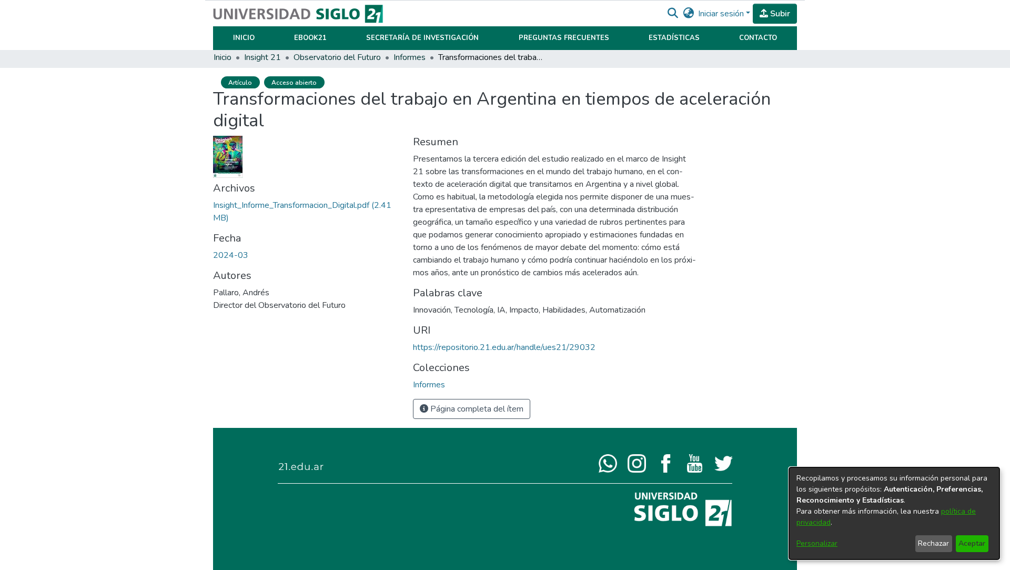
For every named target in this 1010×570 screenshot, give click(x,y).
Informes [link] (409, 57)
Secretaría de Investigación (422, 38)
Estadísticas (674, 38)
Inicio (244, 38)
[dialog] (894, 513)
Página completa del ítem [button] (475, 409)
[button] (672, 13)
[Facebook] (665, 462)
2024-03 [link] (230, 255)
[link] (429, 385)
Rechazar (933, 543)
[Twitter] (723, 462)
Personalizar (816, 543)
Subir (779, 13)
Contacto (758, 38)
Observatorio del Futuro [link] (337, 57)
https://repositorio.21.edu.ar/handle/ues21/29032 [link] (504, 347)
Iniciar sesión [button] (722, 13)
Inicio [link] (222, 57)
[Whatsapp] (607, 462)
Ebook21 (310, 38)
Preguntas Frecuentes (564, 38)
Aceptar (971, 543)
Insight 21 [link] (262, 57)
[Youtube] (694, 462)
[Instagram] (636, 462)
